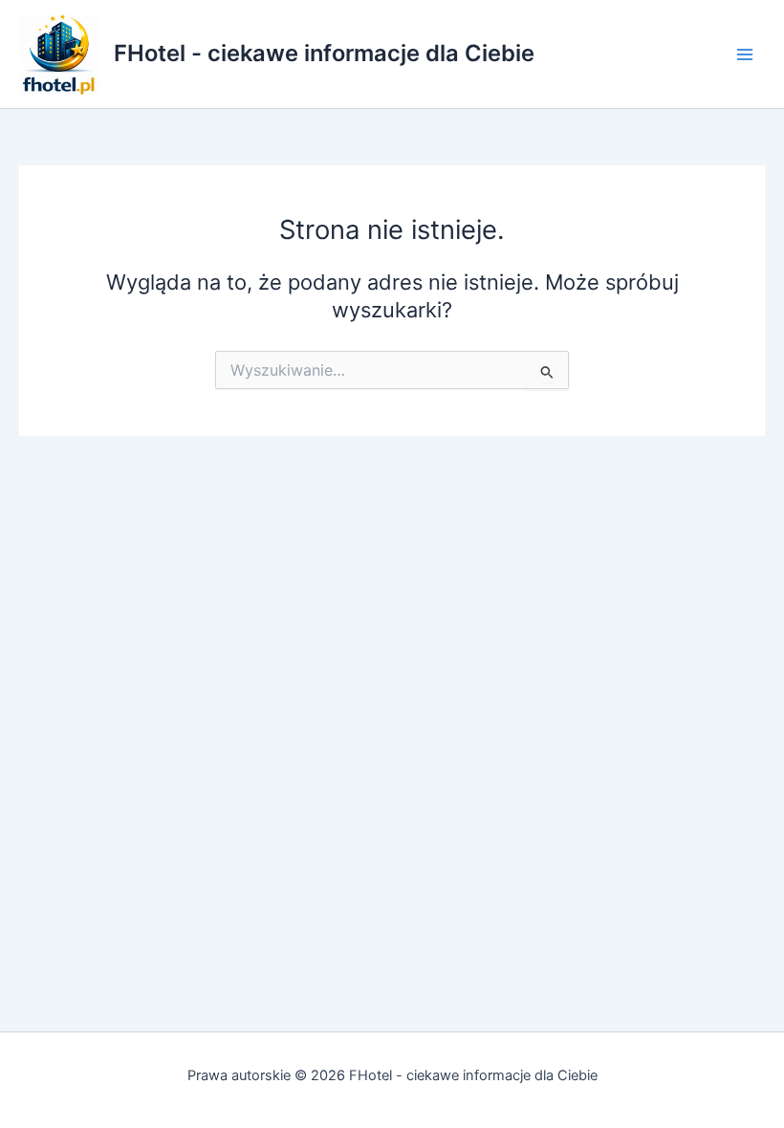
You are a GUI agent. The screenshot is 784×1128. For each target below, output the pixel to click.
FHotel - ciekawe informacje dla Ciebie (324, 53)
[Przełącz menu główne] (745, 54)
